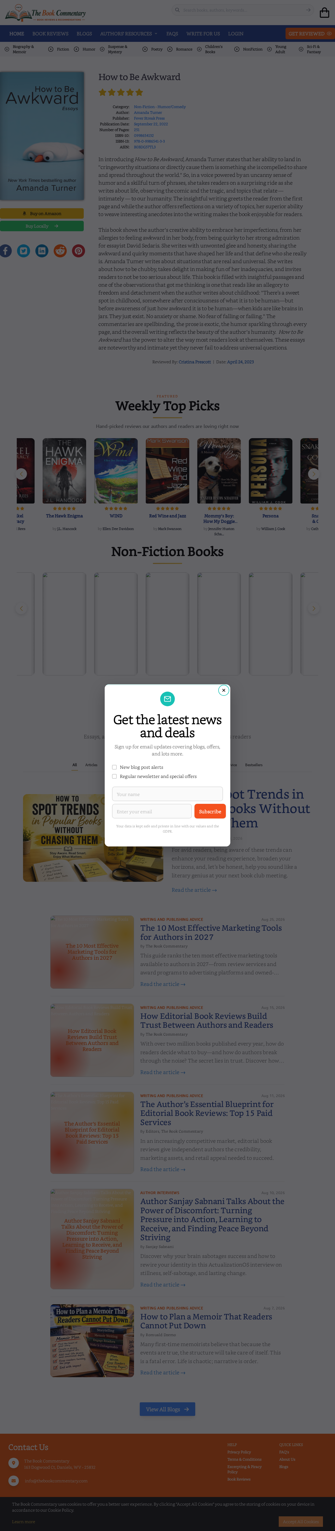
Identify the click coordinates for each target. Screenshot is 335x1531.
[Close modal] (223, 690)
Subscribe (210, 811)
